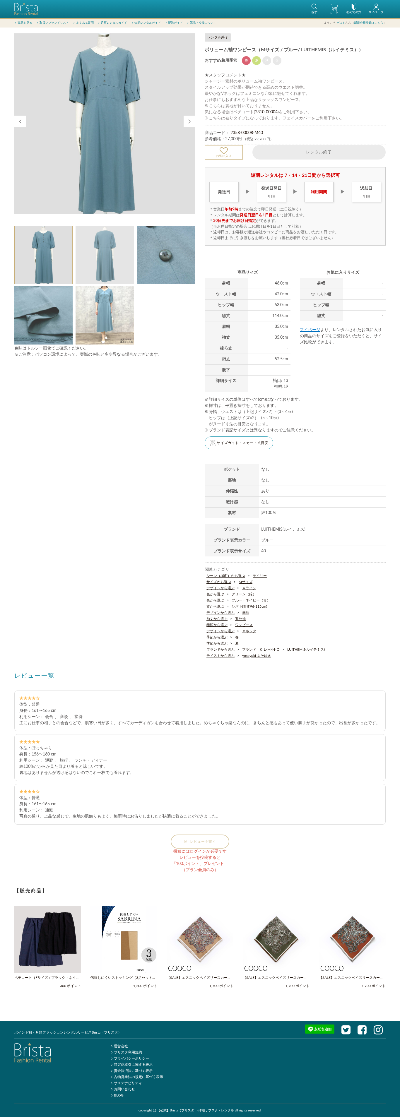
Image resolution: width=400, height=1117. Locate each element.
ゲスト (340, 22)
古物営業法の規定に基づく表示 (138, 1077)
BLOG (119, 1095)
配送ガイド (175, 22)
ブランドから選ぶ (220, 649)
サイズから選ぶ (218, 582)
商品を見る (25, 22)
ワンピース (244, 625)
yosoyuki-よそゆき (256, 655)
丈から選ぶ (215, 606)
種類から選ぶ (217, 625)
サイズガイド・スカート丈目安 (242, 443)
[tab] (43, 255)
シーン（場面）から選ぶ (225, 576)
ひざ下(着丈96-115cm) (249, 606)
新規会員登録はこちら (368, 22)
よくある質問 (85, 22)
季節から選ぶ (217, 637)
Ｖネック (249, 631)
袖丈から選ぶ (217, 619)
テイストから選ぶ (220, 655)
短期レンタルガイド (147, 22)
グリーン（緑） (244, 594)
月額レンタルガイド (114, 22)
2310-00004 (266, 112)
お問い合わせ (124, 1089)
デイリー (260, 576)
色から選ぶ (215, 594)
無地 (245, 612)
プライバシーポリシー (131, 1058)
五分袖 (240, 619)
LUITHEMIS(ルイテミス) (306, 649)
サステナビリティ (128, 1083)
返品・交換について (203, 22)
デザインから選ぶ (220, 588)
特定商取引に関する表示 (133, 1064)
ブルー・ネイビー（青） (251, 600)
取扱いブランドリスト (54, 22)
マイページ (310, 330)
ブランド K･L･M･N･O (261, 649)
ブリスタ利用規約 (128, 1052)
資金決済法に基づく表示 (133, 1071)
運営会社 (121, 1046)
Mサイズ (245, 582)
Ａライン (249, 588)
